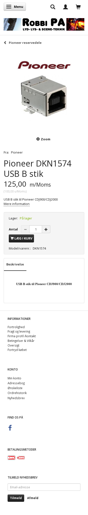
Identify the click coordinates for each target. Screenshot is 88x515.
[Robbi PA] (44, 23)
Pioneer (17, 152)
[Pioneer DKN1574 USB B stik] (44, 90)
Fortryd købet (17, 350)
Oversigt (13, 345)
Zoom (45, 139)
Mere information (17, 204)
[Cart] (78, 6)
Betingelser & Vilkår (21, 341)
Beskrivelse (15, 264)
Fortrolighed (16, 327)
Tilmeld (16, 498)
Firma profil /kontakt (22, 336)
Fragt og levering (19, 331)
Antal (14, 229)
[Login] (65, 6)
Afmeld (32, 498)
